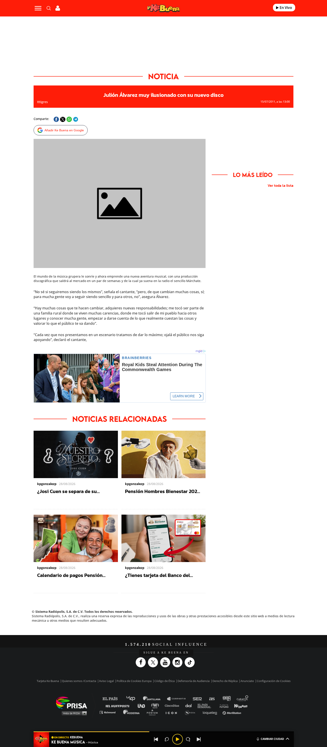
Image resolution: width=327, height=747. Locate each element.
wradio (156, 698)
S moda (191, 705)
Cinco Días (173, 698)
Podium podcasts (154, 705)
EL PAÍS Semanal (206, 698)
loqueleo (211, 705)
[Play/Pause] (177, 739)
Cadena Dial (190, 698)
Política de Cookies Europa (134, 674)
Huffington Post (118, 698)
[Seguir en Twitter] (154, 655)
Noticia (163, 76)
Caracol (242, 692)
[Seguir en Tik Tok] (191, 655)
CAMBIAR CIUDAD (272, 739)
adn (226, 692)
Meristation (232, 705)
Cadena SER (197, 692)
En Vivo (285, 7)
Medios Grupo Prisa (73, 706)
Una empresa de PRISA (73, 695)
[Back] (156, 739)
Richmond (110, 705)
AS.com (212, 692)
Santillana (155, 692)
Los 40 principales (134, 692)
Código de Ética (164, 674)
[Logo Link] (163, 8)
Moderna (131, 705)
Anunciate (247, 674)
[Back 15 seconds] (166, 739)
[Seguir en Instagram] (178, 655)
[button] (164, 731)
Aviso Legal (106, 674)
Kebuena (239, 698)
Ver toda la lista (280, 185)
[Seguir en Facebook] (142, 655)
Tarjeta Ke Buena (48, 674)
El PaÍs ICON (173, 705)
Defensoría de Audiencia (194, 674)
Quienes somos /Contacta (79, 674)
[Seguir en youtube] (166, 655)
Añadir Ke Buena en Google (64, 130)
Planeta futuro (222, 698)
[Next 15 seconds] (188, 739)
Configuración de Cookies (274, 674)
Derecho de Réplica (225, 674)
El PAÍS (112, 692)
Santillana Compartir (178, 692)
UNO (143, 698)
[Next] (199, 739)
